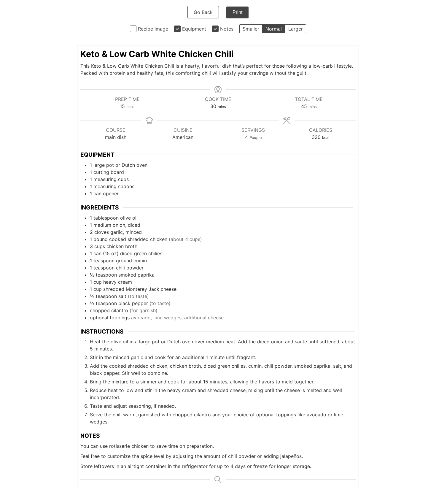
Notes (226, 29)
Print (237, 12)
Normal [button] (273, 29)
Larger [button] (295, 29)
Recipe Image (153, 29)
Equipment (194, 29)
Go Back (203, 12)
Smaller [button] (251, 29)
